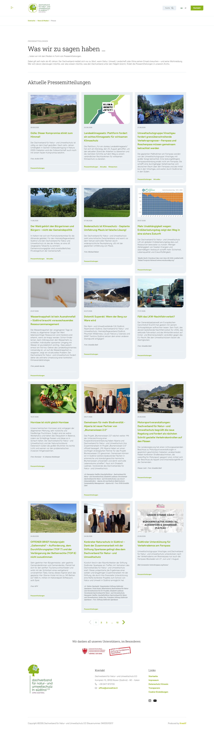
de (182, 8)
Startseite (31, 21)
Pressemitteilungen (38, 168)
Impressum (154, 680)
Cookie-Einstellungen (158, 692)
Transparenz (154, 688)
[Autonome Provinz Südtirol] (94, 651)
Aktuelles (103, 167)
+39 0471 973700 (107, 684)
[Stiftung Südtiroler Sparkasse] (120, 651)
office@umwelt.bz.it (108, 688)
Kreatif (183, 723)
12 (117, 622)
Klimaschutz (112, 167)
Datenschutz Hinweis (158, 684)
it (185, 8)
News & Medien (43, 21)
